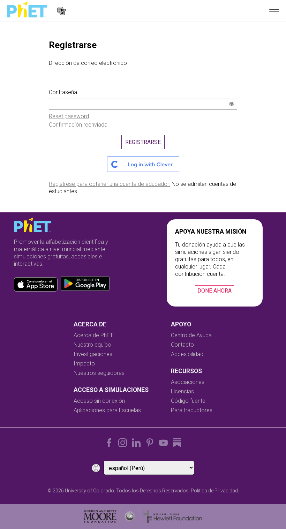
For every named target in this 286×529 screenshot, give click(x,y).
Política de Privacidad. (215, 490)
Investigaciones (93, 354)
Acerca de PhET (93, 335)
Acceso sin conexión (99, 401)
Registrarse (143, 142)
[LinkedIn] (136, 442)
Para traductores (191, 410)
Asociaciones (187, 382)
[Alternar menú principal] (274, 11)
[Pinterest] (149, 442)
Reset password (69, 116)
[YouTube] (163, 442)
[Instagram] (122, 442)
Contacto (182, 344)
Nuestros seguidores (99, 373)
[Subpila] (177, 442)
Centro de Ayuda (191, 335)
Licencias (182, 391)
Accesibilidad (187, 354)
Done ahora (214, 290)
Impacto (84, 363)
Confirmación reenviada (78, 124)
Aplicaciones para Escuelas (107, 410)
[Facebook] (109, 442)
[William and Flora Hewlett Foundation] (172, 516)
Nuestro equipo (92, 344)
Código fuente (188, 401)
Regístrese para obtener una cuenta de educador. (109, 184)
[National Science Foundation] (129, 516)
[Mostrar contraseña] (233, 104)
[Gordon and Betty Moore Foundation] (100, 516)
